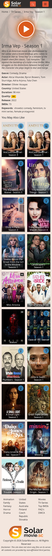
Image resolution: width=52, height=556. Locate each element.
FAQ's (41, 509)
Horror (7, 509)
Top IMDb (43, 506)
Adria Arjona (19, 80)
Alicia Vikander (16, 77)
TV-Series (16, 11)
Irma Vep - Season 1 (34, 11)
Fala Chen (32, 80)
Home (5, 11)
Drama (22, 73)
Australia (23, 506)
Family (6, 502)
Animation (8, 499)
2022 (13, 100)
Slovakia (23, 519)
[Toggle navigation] (45, 4)
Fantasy (7, 506)
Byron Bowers (32, 77)
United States (19, 88)
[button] (26, 29)
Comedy (14, 73)
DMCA (41, 512)
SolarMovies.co (30, 540)
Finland (23, 509)
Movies (42, 499)
